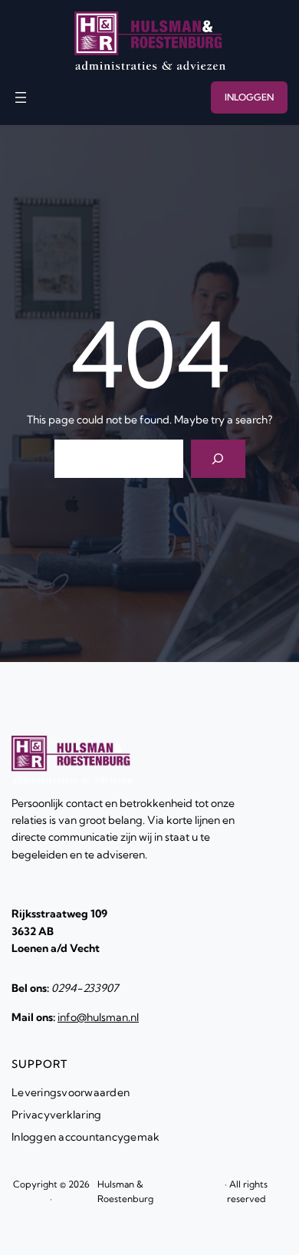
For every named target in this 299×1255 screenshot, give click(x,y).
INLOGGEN (249, 97)
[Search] (218, 458)
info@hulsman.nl (98, 1017)
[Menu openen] (21, 97)
